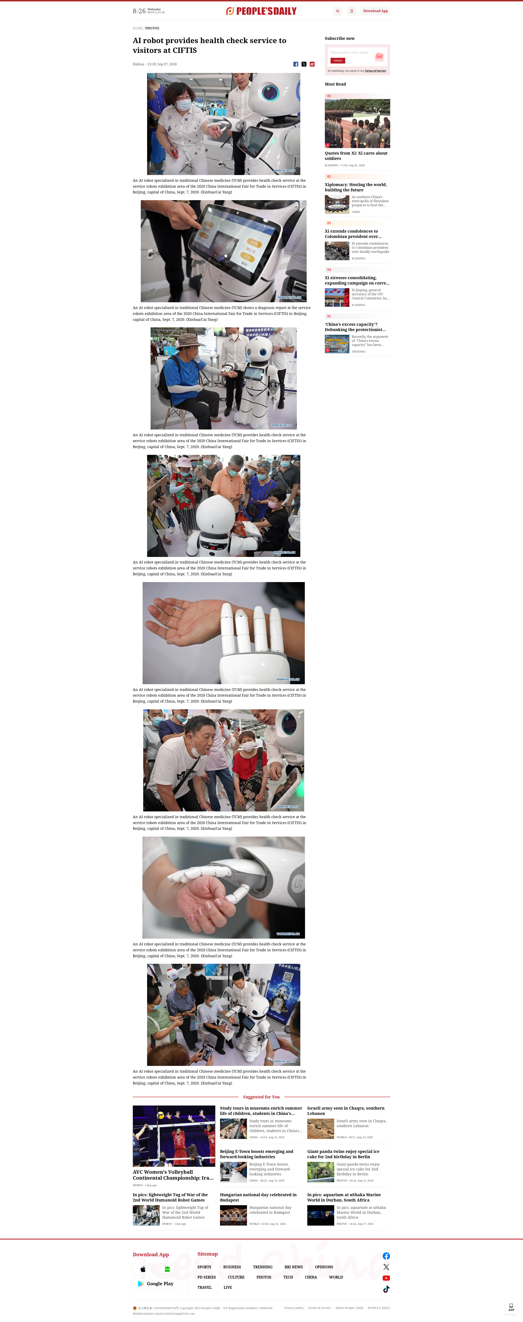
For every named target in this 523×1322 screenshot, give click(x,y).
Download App (375, 11)
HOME (138, 28)
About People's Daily (349, 1308)
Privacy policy (294, 1308)
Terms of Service (319, 1308)
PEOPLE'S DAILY (379, 1308)
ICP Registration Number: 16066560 (247, 1308)
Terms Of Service (375, 70)
